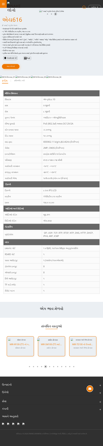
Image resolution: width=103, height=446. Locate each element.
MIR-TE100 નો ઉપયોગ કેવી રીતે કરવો (82, 344)
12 (73, 366)
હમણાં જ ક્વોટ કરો (90, 388)
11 (69, 366)
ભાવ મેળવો (11, 66)
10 (65, 366)
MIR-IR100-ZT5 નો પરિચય (20, 344)
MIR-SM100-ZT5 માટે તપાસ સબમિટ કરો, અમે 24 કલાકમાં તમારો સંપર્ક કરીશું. (51, 344)
